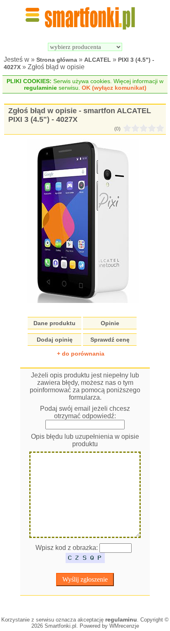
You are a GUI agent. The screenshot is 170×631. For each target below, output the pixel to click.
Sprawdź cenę (110, 339)
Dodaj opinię (55, 339)
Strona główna (56, 59)
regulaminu (121, 619)
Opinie (110, 323)
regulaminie (40, 87)
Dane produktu (54, 323)
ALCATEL (97, 59)
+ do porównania (80, 353)
